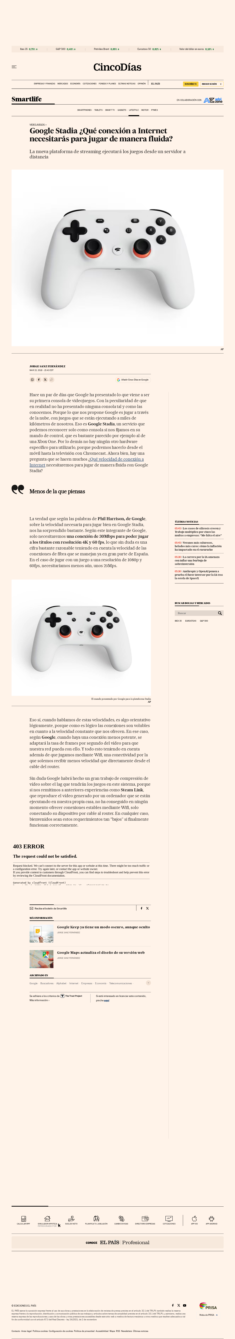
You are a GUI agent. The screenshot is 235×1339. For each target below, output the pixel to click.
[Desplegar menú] (14, 67)
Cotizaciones (89, 84)
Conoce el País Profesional (118, 1242)
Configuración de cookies (61, 1331)
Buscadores (46, 983)
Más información (39, 1000)
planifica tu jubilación (96, 1224)
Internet (73, 983)
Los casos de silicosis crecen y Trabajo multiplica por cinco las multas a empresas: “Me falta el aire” (198, 532)
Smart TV (110, 110)
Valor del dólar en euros (191, 49)
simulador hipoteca (47, 1224)
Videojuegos (37, 125)
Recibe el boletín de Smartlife (51, 908)
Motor (145, 110)
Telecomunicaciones (120, 983)
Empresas (86, 983)
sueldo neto (71, 1224)
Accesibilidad (102, 1331)
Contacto (16, 1331)
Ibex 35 (24, 49)
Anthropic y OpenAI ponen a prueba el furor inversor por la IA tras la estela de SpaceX (199, 575)
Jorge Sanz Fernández (47, 366)
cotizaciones (169, 1224)
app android (211, 1224)
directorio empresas (145, 1224)
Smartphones (84, 110)
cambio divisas (121, 1224)
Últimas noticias (126, 84)
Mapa (112, 1331)
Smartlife (27, 99)
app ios (194, 1224)
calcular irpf (23, 1224)
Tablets (98, 110)
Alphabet (61, 983)
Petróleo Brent (101, 49)
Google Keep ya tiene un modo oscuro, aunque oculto (103, 927)
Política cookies (40, 1331)
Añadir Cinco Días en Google (134, 379)
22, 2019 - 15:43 (41, 370)
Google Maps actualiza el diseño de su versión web (101, 953)
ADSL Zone (213, 100)
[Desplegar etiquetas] (148, 982)
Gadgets (122, 110)
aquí (106, 1000)
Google (33, 983)
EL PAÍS (154, 82)
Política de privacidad (84, 1331)
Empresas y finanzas (44, 84)
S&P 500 (60, 49)
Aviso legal (26, 1331)
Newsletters (126, 1331)
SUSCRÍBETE (191, 84)
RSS (118, 1331)
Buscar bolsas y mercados (192, 603)
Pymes (154, 110)
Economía (75, 84)
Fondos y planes (107, 84)
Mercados (62, 84)
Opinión (142, 84)
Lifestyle (134, 110)
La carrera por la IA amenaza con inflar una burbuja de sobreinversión (197, 560)
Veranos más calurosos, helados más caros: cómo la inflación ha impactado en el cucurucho (198, 546)
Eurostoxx (190, 621)
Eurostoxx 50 (144, 49)
